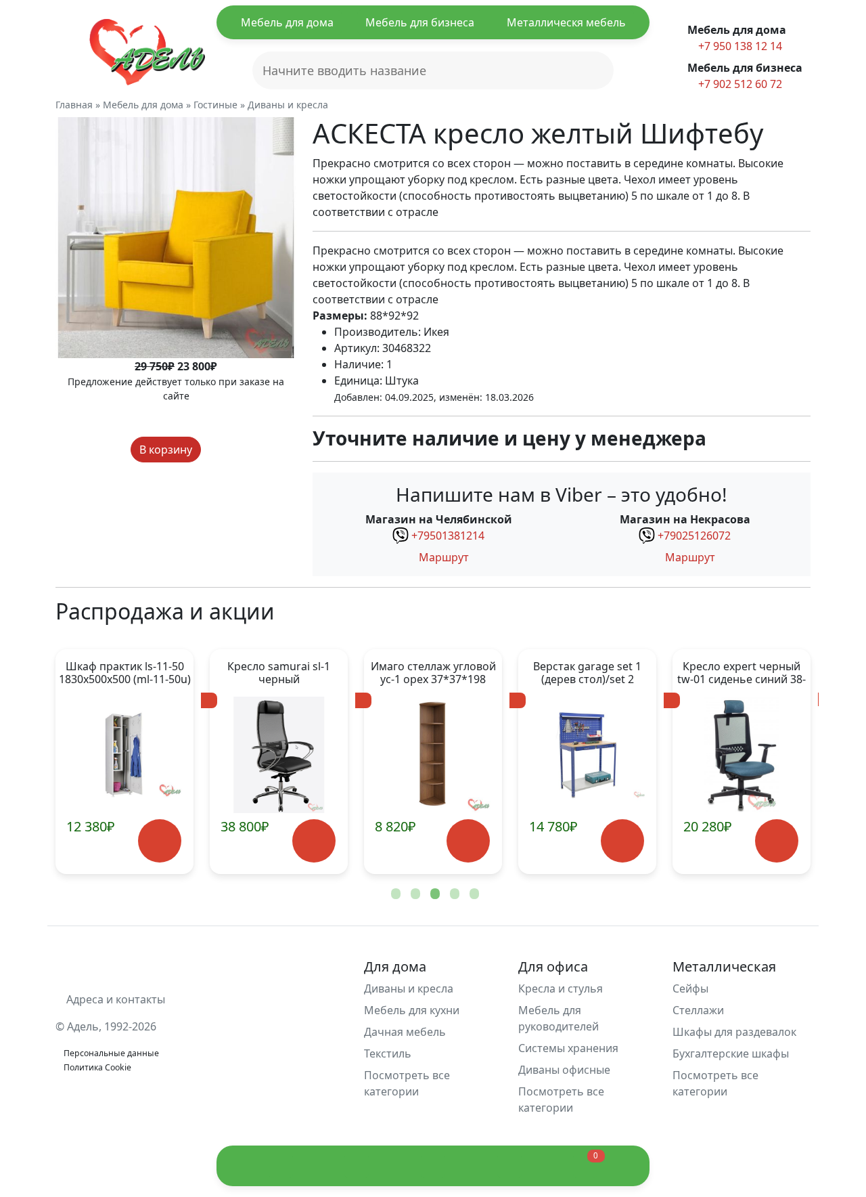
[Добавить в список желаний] (213, 449)
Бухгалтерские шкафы (731, 1053)
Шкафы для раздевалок (734, 1031)
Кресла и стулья (560, 988)
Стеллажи (698, 1010)
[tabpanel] (124, 761)
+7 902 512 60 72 (739, 84)
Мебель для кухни (411, 1010)
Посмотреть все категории (407, 1083)
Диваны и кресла (408, 988)
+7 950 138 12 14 (739, 46)
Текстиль (387, 1053)
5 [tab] (473, 894)
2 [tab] (414, 894)
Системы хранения (568, 1048)
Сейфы (690, 988)
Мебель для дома (287, 22)
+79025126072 (694, 535)
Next (778, 761)
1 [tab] (394, 894)
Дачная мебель (405, 1031)
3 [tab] (433, 894)
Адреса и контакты (114, 999)
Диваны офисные (564, 1069)
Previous (87, 761)
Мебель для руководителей (558, 1018)
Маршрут (442, 557)
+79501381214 (447, 535)
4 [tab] (453, 894)
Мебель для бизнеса (419, 22)
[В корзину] (159, 841)
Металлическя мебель (566, 22)
